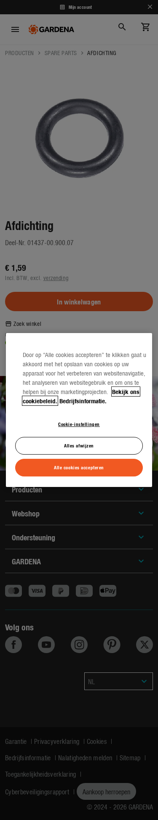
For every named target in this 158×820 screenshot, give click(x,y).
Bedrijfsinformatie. (83, 401)
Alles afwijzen (79, 445)
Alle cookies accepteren (79, 467)
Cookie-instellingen (79, 424)
